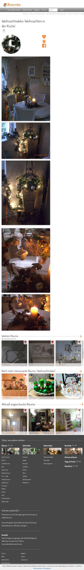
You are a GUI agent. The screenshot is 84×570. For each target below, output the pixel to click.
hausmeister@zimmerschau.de (12, 544)
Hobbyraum (5, 483)
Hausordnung (6, 563)
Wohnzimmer (6, 457)
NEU (11, 445)
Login (62, 10)
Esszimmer (5, 470)
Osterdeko (47, 460)
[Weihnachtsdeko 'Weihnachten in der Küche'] (26, 89)
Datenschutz (5, 560)
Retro (24, 473)
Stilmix (25, 470)
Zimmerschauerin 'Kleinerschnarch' (56, 14)
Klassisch (25, 463)
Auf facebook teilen (44, 45)
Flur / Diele (5, 476)
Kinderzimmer (6, 473)
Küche (3, 460)
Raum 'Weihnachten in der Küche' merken (44, 41)
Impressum (24, 560)
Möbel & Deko (27, 10)
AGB (3, 556)
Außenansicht (6, 498)
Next (81, 336)
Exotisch (25, 457)
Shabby (25, 476)
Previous (79, 336)
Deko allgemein (48, 463)
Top (73, 445)
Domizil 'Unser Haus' (73, 14)
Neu (76, 445)
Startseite (25, 14)
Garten (4, 492)
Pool (3, 495)
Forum (44, 10)
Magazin (37, 10)
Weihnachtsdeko (48, 457)
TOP (9, 445)
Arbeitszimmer (6, 479)
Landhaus (25, 467)
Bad (3, 467)
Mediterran (26, 483)
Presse (23, 556)
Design (24, 460)
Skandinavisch (27, 479)
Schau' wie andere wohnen (37, 14)
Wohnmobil (5, 501)
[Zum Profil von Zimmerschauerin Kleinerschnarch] (11, 44)
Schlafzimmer (6, 463)
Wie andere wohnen (14, 10)
